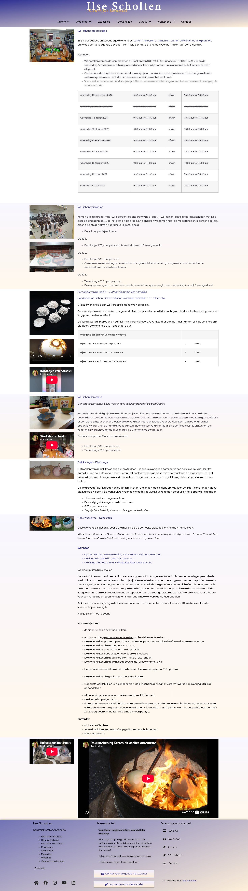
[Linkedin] (73, 882)
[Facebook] (45, 882)
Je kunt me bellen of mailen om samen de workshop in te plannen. (173, 40)
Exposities (104, 21)
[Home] (36, 882)
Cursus (143, 21)
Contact (186, 21)
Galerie (61, 21)
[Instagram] (55, 882)
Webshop (82, 21)
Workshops (164, 21)
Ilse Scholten (124, 21)
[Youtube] (64, 882)
